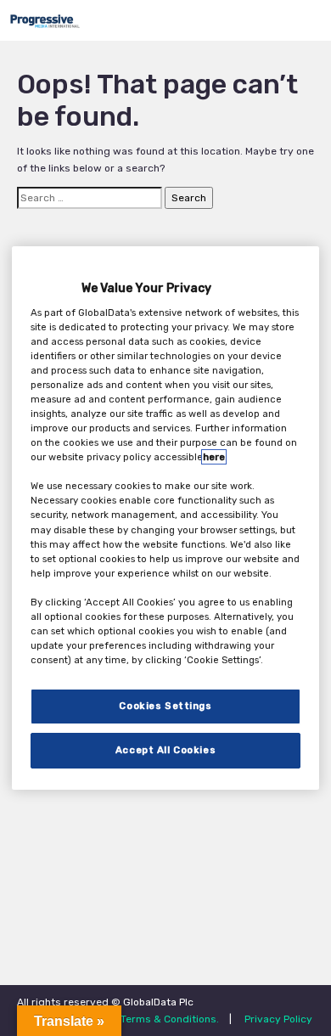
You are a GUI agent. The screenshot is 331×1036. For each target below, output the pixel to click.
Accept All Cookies (165, 750)
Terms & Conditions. (170, 1019)
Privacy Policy (278, 1019)
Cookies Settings (165, 706)
